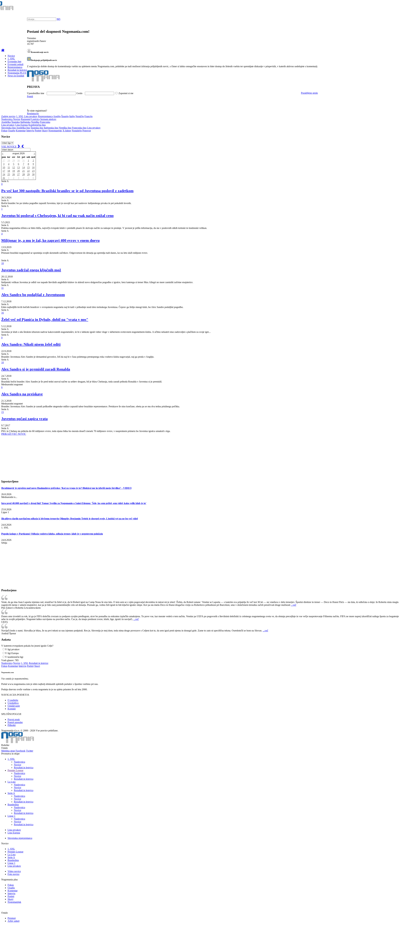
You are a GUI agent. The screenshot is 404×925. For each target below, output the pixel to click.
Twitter (29, 750)
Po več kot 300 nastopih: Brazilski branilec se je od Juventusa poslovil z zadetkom (67, 191)
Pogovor (86, 130)
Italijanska (25, 122)
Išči (58, 19)
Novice (11, 55)
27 (4, 160)
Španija (65, 116)
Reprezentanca (15, 67)
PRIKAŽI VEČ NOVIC (13, 434)
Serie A (11, 793)
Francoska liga (79, 127)
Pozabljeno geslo (309, 93)
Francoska (45, 122)
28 (8, 160)
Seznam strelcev (48, 119)
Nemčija (79, 116)
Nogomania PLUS (17, 72)
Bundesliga (13, 804)
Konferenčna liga (37, 125)
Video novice (14, 871)
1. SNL (11, 58)
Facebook (20, 750)
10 (4, 167)
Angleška (6, 122)
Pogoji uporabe (15, 722)
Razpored (26, 119)
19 (13, 171)
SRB (389, 6)
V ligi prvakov (12, 649)
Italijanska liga (51, 127)
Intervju (30, 130)
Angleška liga (23, 127)
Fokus (4, 130)
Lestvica (35, 119)
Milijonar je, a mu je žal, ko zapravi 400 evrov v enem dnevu (50, 240)
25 (8, 174)
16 (33, 167)
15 (28, 167)
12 (13, 167)
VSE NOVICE (9, 146)
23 (33, 171)
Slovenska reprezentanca (20, 838)
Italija (72, 116)
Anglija (57, 116)
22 (28, 171)
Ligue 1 (11, 816)
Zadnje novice (8, 116)
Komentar (21, 130)
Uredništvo (13, 703)
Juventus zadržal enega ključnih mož (31, 270)
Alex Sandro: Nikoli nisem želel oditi (31, 344)
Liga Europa (21, 125)
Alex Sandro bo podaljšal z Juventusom (33, 295)
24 (4, 174)
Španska (15, 122)
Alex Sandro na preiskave (22, 394)
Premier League (15, 770)
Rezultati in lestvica (23, 767)
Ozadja (11, 130)
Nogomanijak (55, 130)
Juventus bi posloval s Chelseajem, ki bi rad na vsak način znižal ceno (57, 216)
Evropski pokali (15, 64)
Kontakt (12, 708)
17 (4, 171)
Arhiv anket (13, 921)
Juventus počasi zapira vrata (24, 419)
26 (13, 174)
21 (23, 171)
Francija (88, 116)
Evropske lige (14, 61)
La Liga (11, 781)
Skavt (45, 130)
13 (18, 167)
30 (18, 160)
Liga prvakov (30, 116)
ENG (395, 6)
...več (293, 605)
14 (23, 167)
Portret (38, 130)
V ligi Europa (12, 653)
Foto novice (13, 874)
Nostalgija (77, 130)
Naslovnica (6, 119)
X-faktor (66, 130)
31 (23, 160)
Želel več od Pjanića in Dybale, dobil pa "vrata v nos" (44, 319)
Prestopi (12, 918)
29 (13, 160)
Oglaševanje (14, 706)
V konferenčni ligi (14, 657)
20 (18, 171)
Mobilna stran (8, 750)
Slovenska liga (8, 127)
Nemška (35, 122)
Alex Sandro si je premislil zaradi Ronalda (35, 369)
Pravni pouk (14, 719)
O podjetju (13, 700)
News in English (16, 75)
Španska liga (37, 127)
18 (8, 171)
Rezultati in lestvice (17, 70)
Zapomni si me (126, 93)
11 (9, 167)
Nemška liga (65, 127)
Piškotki (12, 725)
